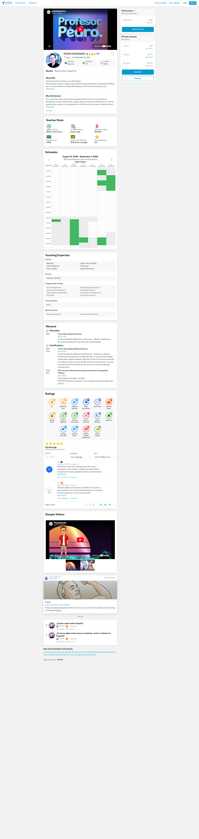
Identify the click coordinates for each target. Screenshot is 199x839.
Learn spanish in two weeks (57, 605)
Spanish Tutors (49, 660)
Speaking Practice (72, 652)
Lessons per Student (78, 140)
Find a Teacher (20, 3)
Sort (96, 453)
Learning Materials (51, 655)
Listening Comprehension (54, 652)
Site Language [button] (174, 3)
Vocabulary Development (85, 655)
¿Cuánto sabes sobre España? (69, 624)
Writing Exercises (109, 652)
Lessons (106, 61)
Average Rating (100, 140)
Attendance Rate (100, 130)
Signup (192, 3)
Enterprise (33, 3)
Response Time (52, 130)
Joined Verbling (76, 130)
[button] (161, 3)
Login (185, 3)
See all (80, 617)
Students (88, 61)
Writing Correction (67, 655)
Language (73, 453)
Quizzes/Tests (86, 652)
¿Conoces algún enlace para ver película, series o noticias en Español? (83, 635)
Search (48, 453)
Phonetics (97, 652)
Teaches (71, 61)
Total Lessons (51, 140)
